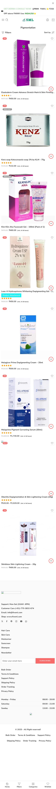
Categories (33, 787)
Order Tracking (8, 686)
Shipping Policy (8, 682)
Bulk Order (6, 669)
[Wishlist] (52, 39)
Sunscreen (5, 643)
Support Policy (7, 678)
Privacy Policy (7, 691)
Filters (8, 32)
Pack (3, 475)
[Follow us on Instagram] (16, 621)
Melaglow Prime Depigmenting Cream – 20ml (22, 362)
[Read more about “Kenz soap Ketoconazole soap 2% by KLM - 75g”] (51, 156)
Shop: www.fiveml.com (11, 616)
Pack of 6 (8, 490)
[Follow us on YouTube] (21, 621)
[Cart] (53, 19)
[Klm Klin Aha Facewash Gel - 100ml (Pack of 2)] (28, 197)
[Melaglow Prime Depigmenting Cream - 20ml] (28, 332)
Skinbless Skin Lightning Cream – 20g (18, 564)
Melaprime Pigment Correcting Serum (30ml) (21, 429)
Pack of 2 (8, 482)
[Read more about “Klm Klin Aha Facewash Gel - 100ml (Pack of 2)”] (51, 223)
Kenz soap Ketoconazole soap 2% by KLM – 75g (23, 159)
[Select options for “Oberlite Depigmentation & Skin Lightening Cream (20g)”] (51, 493)
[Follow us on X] (2, 621)
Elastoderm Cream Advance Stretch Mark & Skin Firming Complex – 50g (28, 92)
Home (7, 787)
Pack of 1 (8, 478)
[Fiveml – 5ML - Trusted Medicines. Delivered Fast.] (28, 20)
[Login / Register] (47, 19)
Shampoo (5, 647)
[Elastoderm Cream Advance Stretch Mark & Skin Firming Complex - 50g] (28, 62)
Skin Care (5, 634)
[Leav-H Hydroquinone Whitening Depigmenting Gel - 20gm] (28, 261)
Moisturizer (6, 639)
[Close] (53, 3)
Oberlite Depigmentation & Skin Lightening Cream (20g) (27, 497)
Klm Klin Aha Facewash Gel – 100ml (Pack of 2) (23, 227)
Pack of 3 (8, 486)
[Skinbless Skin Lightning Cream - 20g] (28, 534)
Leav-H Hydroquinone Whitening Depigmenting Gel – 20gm (28, 291)
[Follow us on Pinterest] (11, 621)
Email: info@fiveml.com (11, 612)
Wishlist (48, 787)
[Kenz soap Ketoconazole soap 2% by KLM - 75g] (28, 130)
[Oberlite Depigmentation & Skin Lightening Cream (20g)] (28, 467)
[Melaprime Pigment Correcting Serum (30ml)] (28, 400)
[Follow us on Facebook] (7, 621)
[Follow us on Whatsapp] (26, 621)
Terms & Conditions (9, 674)
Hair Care (5, 630)
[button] (51, 89)
